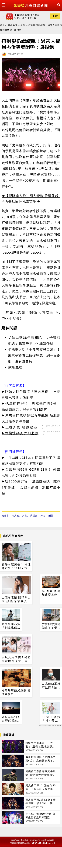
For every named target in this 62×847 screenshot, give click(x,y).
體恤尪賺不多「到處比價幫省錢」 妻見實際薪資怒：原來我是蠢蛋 (11, 626)
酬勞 (50, 515)
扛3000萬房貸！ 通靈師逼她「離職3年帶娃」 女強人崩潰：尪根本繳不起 (31, 487)
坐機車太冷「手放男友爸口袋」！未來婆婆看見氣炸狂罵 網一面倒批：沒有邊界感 (34, 355)
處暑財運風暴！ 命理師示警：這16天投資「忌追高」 (16, 566)
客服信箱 (15, 840)
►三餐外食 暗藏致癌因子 (21, 427)
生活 (23, 25)
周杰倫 (15, 515)
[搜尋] (58, 7)
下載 (55, 16)
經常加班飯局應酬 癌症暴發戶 (16, 692)
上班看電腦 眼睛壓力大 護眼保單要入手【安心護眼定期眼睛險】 (16, 599)
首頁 (2, 25)
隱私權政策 (49, 840)
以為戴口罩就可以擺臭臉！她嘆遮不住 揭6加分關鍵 (51, 686)
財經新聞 (12, 25)
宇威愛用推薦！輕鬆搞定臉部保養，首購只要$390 (16, 659)
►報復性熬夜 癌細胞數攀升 (22, 433)
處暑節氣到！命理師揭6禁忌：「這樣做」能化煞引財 (11, 719)
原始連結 (15, 367)
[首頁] (31, 5)
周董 (24, 515)
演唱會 (33, 515)
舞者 (43, 515)
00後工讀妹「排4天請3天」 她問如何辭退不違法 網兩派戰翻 (51, 719)
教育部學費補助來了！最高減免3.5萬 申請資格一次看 (51, 626)
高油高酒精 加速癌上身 (51, 592)
